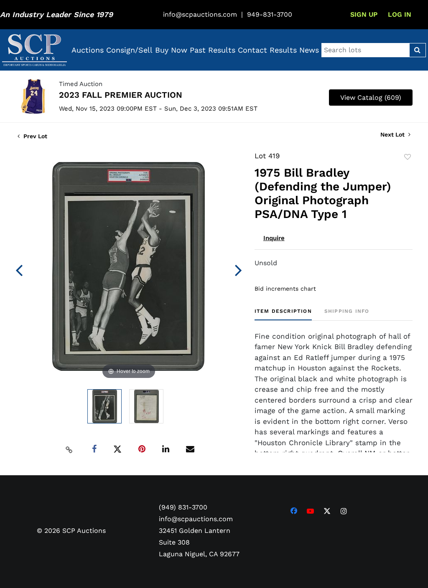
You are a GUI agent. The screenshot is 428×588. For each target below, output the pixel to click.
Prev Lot (34, 136)
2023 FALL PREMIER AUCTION (120, 95)
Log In (399, 14)
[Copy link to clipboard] (69, 449)
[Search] (417, 50)
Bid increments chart (285, 288)
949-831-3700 (269, 14)
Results (283, 50)
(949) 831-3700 (183, 507)
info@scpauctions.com (200, 14)
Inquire (274, 238)
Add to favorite (408, 157)
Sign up (363, 14)
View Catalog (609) (370, 97)
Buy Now (171, 50)
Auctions (87, 50)
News (309, 50)
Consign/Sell (129, 50)
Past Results (212, 50)
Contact (252, 50)
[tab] (283, 314)
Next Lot (393, 134)
